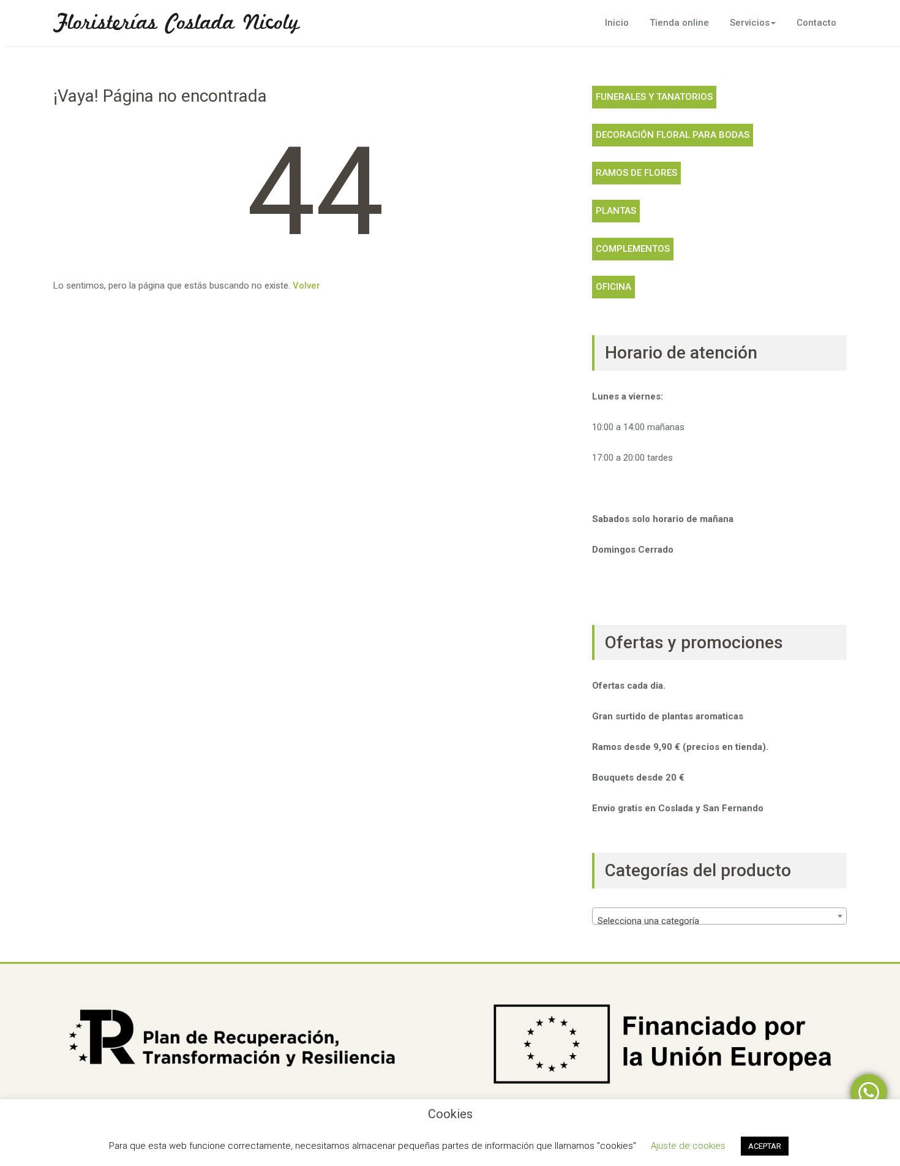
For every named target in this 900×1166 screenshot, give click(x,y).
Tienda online (679, 22)
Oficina (613, 286)
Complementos (633, 248)
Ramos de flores (636, 172)
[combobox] (719, 916)
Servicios (750, 22)
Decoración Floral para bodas (672, 134)
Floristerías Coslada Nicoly (176, 23)
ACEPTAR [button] (764, 1146)
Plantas (616, 210)
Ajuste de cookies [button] (688, 1145)
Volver (306, 285)
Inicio (617, 22)
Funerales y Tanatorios (654, 96)
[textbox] (719, 921)
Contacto (816, 22)
